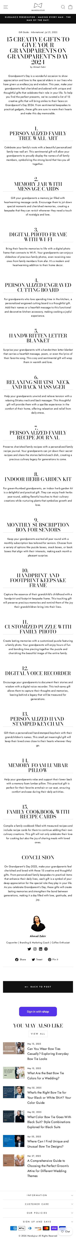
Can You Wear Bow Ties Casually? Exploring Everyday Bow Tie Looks (48, 1053)
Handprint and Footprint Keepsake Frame (38, 580)
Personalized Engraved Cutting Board (38, 288)
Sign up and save (37, 1221)
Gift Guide (24, 32)
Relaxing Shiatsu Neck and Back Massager (38, 385)
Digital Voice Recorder (38, 673)
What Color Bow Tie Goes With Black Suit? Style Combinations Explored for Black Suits (49, 1122)
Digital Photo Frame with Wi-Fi (38, 237)
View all (38, 1033)
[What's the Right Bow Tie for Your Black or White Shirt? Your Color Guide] (13, 1092)
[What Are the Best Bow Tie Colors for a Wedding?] (13, 1073)
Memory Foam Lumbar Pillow (38, 768)
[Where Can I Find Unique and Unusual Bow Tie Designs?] (13, 1141)
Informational (37, 32)
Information (37, 1195)
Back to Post (41, 986)
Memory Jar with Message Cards (38, 187)
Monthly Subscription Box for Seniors (38, 527)
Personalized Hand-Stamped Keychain (38, 722)
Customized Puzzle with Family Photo (38, 629)
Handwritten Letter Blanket (38, 338)
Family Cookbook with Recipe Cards (38, 814)
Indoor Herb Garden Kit (38, 479)
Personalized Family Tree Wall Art (38, 136)
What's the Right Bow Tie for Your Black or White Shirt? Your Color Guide (49, 1097)
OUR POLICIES (37, 1212)
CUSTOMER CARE (37, 1204)
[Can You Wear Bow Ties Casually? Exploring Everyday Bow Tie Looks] (13, 1048)
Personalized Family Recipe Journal (38, 435)
